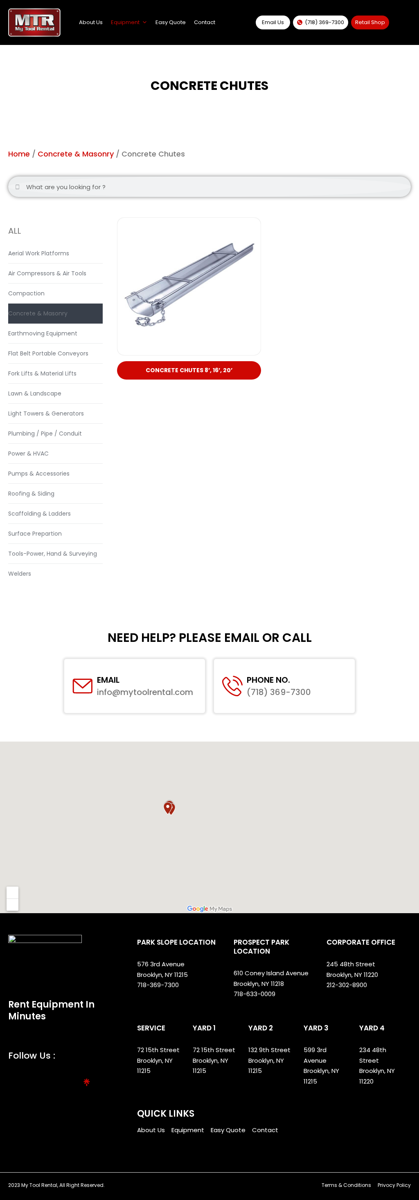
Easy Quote (170, 22)
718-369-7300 (158, 985)
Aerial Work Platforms (38, 253)
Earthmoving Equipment (42, 333)
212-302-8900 (348, 985)
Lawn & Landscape (34, 393)
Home (19, 154)
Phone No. (268, 680)
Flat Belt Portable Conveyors (48, 353)
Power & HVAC (28, 453)
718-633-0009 (254, 994)
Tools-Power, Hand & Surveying (52, 554)
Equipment (125, 22)
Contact (204, 22)
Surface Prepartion (35, 534)
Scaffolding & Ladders (39, 513)
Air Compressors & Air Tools (47, 273)
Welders (19, 574)
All (14, 231)
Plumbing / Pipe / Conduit (45, 433)
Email (108, 680)
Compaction (26, 293)
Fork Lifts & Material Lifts (42, 373)
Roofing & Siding (31, 493)
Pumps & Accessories (39, 473)
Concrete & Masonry (76, 154)
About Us (91, 22)
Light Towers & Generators (46, 413)
